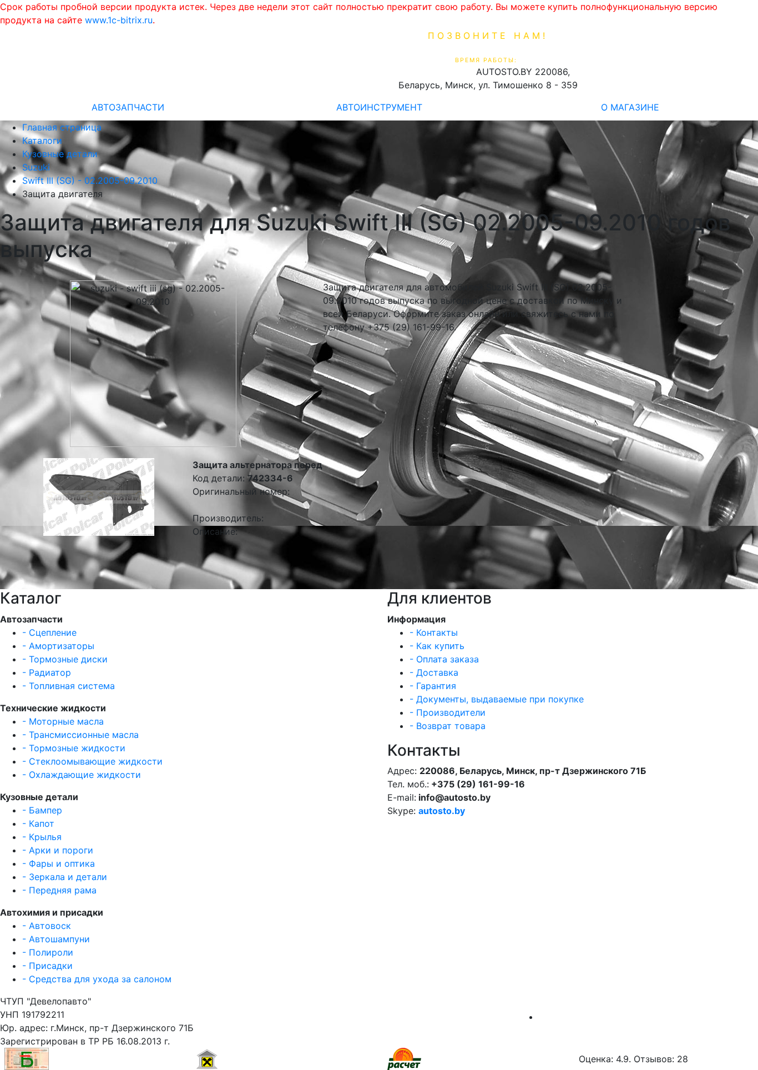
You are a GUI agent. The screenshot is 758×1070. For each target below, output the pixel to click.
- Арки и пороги (57, 850)
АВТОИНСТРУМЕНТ (379, 107)
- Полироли (47, 952)
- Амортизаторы (58, 645)
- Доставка (434, 672)
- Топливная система (68, 685)
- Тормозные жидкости (73, 747)
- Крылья (42, 836)
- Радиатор (46, 672)
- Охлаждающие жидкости (81, 774)
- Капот (38, 823)
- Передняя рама (59, 890)
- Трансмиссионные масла (80, 734)
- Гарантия (433, 685)
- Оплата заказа (444, 659)
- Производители (448, 712)
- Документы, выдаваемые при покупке (497, 699)
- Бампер (42, 810)
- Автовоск (46, 925)
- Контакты (434, 632)
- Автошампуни (56, 939)
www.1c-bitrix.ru (119, 20)
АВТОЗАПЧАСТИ (128, 107)
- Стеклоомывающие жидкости (92, 761)
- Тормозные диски (65, 659)
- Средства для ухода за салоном (96, 978)
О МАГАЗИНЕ (630, 107)
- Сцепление (49, 632)
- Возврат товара (448, 725)
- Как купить (437, 645)
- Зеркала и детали (64, 876)
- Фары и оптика (58, 863)
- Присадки (47, 965)
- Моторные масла (63, 721)
